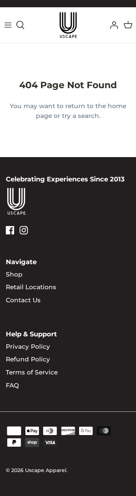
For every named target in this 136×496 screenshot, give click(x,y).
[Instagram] (24, 230)
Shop (14, 274)
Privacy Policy (28, 346)
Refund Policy (28, 359)
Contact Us (23, 300)
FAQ (12, 385)
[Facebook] (10, 230)
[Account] (112, 25)
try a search (80, 115)
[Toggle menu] (8, 25)
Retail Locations (31, 287)
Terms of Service (32, 372)
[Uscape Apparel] (68, 25)
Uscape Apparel (45, 470)
